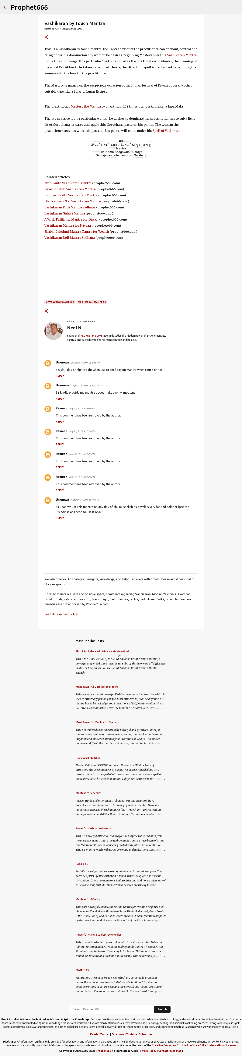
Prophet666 (29, 7)
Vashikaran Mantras (92, 302)
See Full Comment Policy (61, 614)
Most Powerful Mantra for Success (97, 722)
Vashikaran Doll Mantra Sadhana (69, 237)
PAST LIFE (82, 863)
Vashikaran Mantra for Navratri (68, 225)
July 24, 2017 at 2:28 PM (82, 477)
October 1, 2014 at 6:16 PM (85, 362)
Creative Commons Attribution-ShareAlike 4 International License (194, 1045)
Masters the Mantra (86, 106)
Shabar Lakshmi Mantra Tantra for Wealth (76, 231)
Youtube (131, 1034)
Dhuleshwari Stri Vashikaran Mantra (72, 201)
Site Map (176, 1050)
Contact (163, 1050)
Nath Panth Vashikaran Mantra (68, 183)
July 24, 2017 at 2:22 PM (82, 454)
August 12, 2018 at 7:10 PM (85, 499)
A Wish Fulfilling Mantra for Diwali (71, 219)
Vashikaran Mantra (182, 55)
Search (162, 1009)
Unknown (62, 362)
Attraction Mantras (60, 302)
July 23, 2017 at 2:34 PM (82, 431)
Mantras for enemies (88, 793)
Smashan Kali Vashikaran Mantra (70, 189)
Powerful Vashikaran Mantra (94, 828)
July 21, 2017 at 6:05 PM (82, 408)
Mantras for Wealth (88, 899)
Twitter (105, 1034)
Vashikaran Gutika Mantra (64, 213)
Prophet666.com (91, 336)
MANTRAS (82, 970)
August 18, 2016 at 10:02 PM (86, 385)
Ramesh (61, 408)
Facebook (118, 1034)
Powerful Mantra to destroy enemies (98, 934)
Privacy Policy (147, 1050)
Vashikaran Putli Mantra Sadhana (69, 207)
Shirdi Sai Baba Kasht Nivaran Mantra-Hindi (103, 651)
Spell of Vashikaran (167, 131)
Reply (60, 375)
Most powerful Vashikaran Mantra (97, 686)
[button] (46, 37)
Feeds (94, 1034)
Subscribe (145, 1034)
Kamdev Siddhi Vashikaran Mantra (71, 195)
